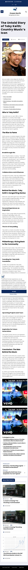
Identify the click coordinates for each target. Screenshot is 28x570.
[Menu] (2, 11)
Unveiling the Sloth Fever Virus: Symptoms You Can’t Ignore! (12, 472)
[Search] (26, 12)
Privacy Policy (13, 294)
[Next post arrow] (24, 473)
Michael (14, 39)
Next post (5, 470)
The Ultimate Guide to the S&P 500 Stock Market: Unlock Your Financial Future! (13, 554)
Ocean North (15, 13)
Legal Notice (21, 567)
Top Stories (6, 39)
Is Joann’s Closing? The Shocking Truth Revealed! (11, 501)
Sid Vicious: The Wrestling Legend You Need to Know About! (13, 466)
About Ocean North (6, 567)
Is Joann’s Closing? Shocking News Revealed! (12, 528)
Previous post (6, 463)
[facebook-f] (12, 4)
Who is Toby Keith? (7, 96)
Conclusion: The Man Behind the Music (12, 109)
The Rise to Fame (7, 99)
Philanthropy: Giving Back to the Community (13, 104)
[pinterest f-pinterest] (16, 4)
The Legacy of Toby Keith (8, 107)
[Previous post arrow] (24, 466)
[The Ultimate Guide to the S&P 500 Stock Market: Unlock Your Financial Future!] (14, 543)
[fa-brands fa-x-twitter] (14, 4)
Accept (14, 291)
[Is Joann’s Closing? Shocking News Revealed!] (14, 517)
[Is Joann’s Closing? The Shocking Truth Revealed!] (14, 490)
